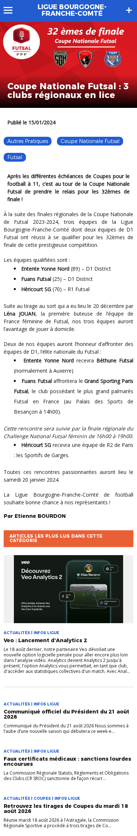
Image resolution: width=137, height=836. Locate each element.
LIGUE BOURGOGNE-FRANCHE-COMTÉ (72, 10)
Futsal (14, 157)
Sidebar (129, 10)
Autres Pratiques (27, 141)
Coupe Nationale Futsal (90, 141)
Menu (11, 10)
